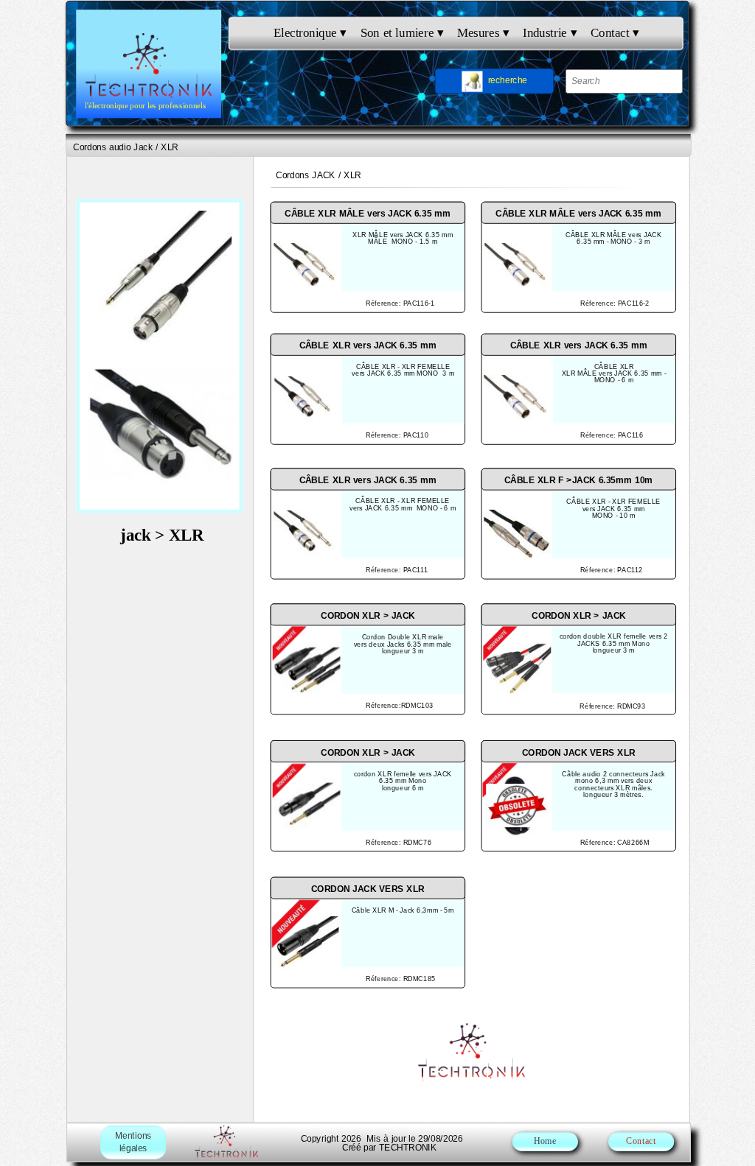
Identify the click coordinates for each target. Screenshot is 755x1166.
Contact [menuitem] (615, 33)
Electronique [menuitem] (310, 33)
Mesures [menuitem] (483, 33)
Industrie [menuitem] (550, 33)
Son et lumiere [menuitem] (402, 33)
